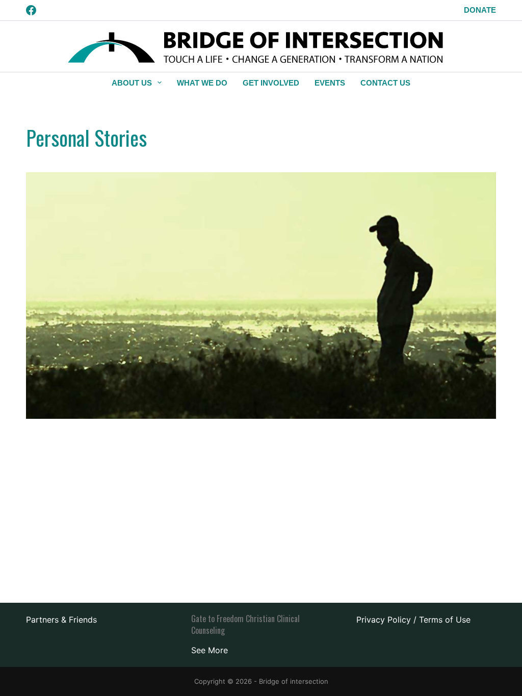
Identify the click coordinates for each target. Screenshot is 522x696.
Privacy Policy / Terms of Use (413, 619)
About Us (132, 82)
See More (209, 650)
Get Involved (271, 82)
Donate (480, 10)
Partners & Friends (61, 619)
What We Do (202, 82)
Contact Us (385, 82)
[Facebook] (31, 10)
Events (330, 82)
